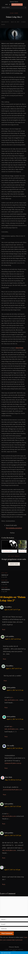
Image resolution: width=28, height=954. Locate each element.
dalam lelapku (19, 347)
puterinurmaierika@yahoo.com (12, 790)
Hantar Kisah (14, 563)
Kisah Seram (14, 13)
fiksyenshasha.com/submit (14, 528)
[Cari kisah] (10, 5)
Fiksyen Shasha (14, 1)
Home (6, 4)
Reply (3, 629)
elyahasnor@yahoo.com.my (13, 763)
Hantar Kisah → (17, 4)
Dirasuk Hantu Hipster (7, 551)
